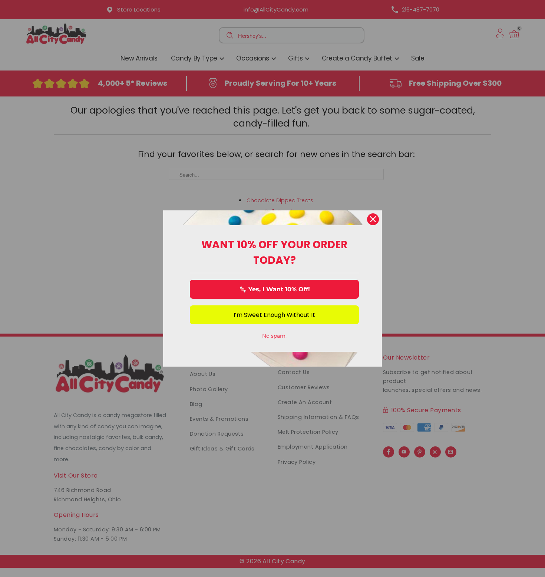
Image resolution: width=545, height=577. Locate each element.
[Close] (373, 219)
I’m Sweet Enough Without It (274, 315)
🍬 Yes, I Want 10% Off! (274, 289)
